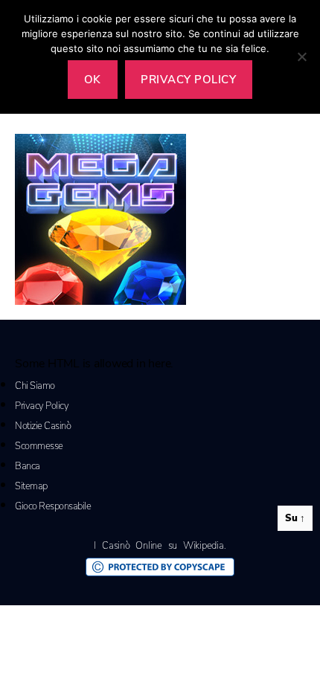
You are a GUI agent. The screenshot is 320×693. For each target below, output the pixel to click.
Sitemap (31, 486)
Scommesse (39, 446)
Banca (27, 466)
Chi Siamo (35, 386)
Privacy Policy (41, 406)
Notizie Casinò (43, 426)
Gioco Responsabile (53, 506)
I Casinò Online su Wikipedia (158, 545)
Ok (92, 79)
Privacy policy (188, 79)
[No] (301, 56)
